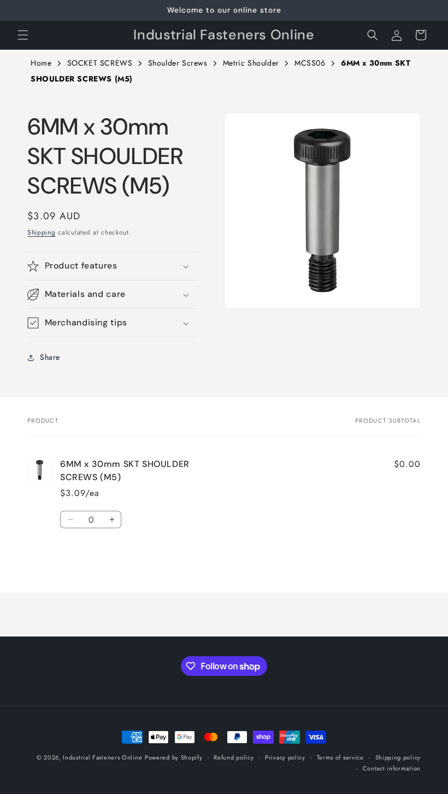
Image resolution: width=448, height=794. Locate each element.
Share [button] (50, 357)
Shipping (41, 232)
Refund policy (234, 757)
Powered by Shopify (174, 757)
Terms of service (340, 757)
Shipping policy (398, 757)
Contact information (392, 768)
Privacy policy (285, 757)
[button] (23, 35)
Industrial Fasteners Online (102, 757)
